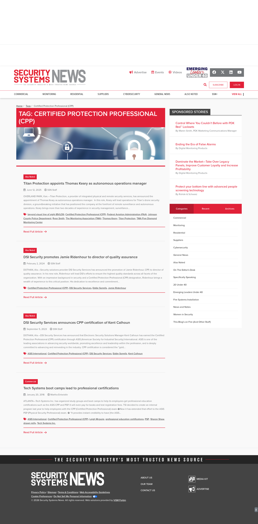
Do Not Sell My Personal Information (73, 496)
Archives (229, 208)
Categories (181, 208)
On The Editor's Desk (184, 269)
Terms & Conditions (68, 492)
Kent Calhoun (135, 353)
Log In (237, 85)
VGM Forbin (119, 500)
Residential (76, 94)
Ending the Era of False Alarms (196, 144)
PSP (147, 419)
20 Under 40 (180, 284)
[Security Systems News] (50, 77)
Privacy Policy (38, 492)
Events (159, 72)
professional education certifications (125, 419)
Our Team (146, 484)
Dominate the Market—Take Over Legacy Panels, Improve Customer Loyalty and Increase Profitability (207, 165)
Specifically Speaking (184, 277)
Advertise (140, 72)
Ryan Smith (58, 218)
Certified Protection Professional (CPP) (85, 214)
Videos (177, 72)
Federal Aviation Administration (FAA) (127, 214)
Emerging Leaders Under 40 (188, 292)
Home (19, 106)
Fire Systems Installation (186, 299)
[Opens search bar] (205, 85)
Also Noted (191, 94)
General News (162, 94)
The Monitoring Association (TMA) (83, 218)
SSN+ (215, 94)
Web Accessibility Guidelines (95, 492)
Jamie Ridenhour (117, 288)
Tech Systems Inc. (46, 423)
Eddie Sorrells (100, 288)
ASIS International (37, 353)
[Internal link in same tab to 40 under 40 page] (197, 72)
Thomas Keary (109, 218)
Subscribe (218, 85)
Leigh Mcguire (96, 419)
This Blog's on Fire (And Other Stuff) (192, 321)
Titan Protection (127, 218)
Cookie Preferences (41, 496)
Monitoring (49, 94)
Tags (28, 106)
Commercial (21, 94)
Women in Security (183, 314)
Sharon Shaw (157, 419)
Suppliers (103, 94)
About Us (146, 477)
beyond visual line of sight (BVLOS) (46, 214)
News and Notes (182, 307)
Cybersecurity (131, 94)
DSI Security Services (80, 288)
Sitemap (52, 492)
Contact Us (148, 490)
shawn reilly (29, 423)
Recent (205, 208)
